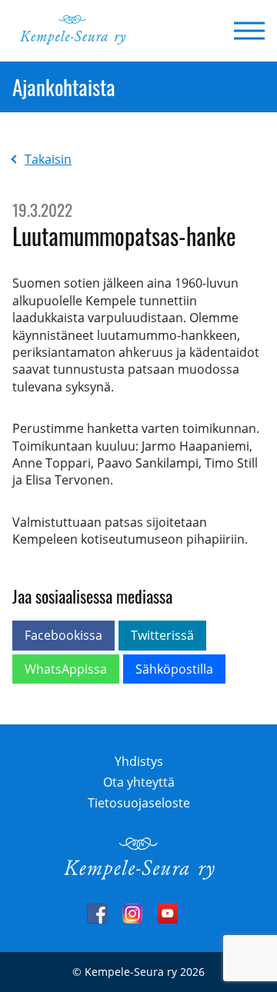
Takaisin (48, 159)
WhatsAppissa (66, 669)
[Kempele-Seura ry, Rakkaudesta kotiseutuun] (72, 40)
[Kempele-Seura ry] (138, 876)
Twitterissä (162, 635)
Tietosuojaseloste (139, 802)
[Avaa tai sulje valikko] (245, 30)
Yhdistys (139, 761)
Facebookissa (63, 635)
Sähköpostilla (174, 669)
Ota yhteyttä (139, 782)
